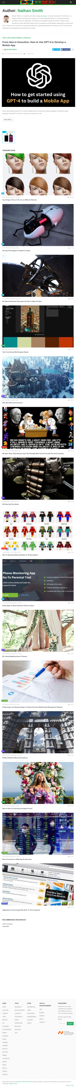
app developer (42, 16)
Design (4, 1020)
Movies (42, 1016)
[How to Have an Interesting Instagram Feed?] (38, 783)
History (5, 1052)
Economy (5, 1026)
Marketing (18, 1023)
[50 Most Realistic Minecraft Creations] (38, 732)
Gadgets (18, 1013)
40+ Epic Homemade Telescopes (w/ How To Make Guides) (22, 301)
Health (4, 1049)
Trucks (5, 1074)
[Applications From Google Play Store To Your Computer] (38, 884)
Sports (42, 1022)
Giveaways (19, 1016)
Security (18, 1029)
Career (5, 1013)
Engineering (31, 1016)
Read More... (8, 119)
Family (4, 1032)
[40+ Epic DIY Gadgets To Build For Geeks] (38, 225)
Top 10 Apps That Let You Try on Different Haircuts (19, 200)
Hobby (4, 1055)
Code (9, 38)
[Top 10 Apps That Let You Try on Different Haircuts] (38, 174)
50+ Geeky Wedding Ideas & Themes (14, 656)
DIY (3, 1023)
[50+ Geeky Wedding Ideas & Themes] (38, 631)
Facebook (67, 49)
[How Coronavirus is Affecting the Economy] (38, 834)
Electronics (6, 1029)
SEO (16, 1032)
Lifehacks (27, 38)
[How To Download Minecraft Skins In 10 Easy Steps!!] (38, 529)
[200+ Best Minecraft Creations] (38, 377)
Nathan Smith (30, 10)
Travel (4, 1071)
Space (29, 1023)
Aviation (5, 1010)
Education (31, 1013)
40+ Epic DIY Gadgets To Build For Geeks (16, 250)
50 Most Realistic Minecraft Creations (15, 758)
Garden (5, 1045)
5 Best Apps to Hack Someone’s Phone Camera (18, 605)
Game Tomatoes (7, 924)
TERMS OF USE (13, 1083)
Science (30, 1020)
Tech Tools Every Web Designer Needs (15, 352)
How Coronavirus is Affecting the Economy (16, 859)
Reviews (18, 1026)
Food (4, 1039)
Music (41, 1019)
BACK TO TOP (70, 1085)
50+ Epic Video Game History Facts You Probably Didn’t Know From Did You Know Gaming (33, 453)
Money (4, 1061)
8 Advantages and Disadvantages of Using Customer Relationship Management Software (32, 707)
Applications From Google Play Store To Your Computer (21, 910)
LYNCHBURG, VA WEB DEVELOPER (23, 1081)
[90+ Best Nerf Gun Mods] (38, 479)
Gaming (5, 1042)
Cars (4, 1016)
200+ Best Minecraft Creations (12, 403)
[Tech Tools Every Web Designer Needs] (38, 326)
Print (4, 1065)
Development (17, 38)
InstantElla (5, 926)
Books (41, 1012)
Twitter (57, 49)
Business (18, 1007)
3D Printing (31, 1007)
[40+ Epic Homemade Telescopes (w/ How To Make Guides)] (38, 276)
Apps (4, 38)
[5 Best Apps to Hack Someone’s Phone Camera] (38, 580)
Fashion (5, 1036)
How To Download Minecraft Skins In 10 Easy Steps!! (20, 555)
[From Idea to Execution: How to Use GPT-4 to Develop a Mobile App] (38, 82)
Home (17, 1020)
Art (40, 1009)
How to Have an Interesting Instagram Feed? (17, 808)
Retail (4, 1068)
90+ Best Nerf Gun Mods (10, 504)
